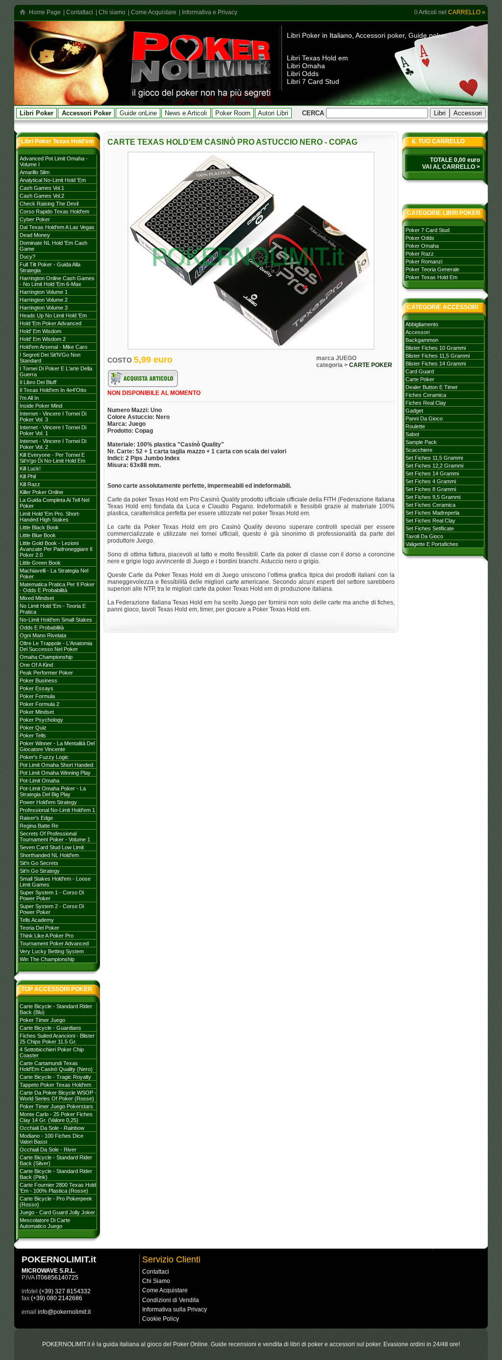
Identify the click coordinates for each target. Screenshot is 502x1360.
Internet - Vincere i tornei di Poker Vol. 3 (53, 416)
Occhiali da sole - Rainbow (52, 1128)
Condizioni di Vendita (170, 1300)
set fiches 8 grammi (430, 489)
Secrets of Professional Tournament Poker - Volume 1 (55, 836)
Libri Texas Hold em (317, 58)
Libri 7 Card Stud (313, 81)
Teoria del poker (39, 928)
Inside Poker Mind (41, 406)
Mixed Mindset (37, 598)
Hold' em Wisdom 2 (43, 339)
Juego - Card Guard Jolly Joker (57, 1212)
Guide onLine (138, 113)
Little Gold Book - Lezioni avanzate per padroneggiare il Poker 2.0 (56, 549)
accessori (417, 332)
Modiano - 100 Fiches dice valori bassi (51, 1139)
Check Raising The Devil (49, 204)
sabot (412, 434)
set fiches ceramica (430, 505)
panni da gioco (424, 418)
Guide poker (427, 35)
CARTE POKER (370, 365)
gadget (414, 411)
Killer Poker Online (41, 492)
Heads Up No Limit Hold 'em (53, 315)
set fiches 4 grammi (430, 481)
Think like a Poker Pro (47, 936)
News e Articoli (186, 113)
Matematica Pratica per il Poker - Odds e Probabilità (57, 587)
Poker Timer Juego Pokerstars (56, 1106)
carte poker (419, 379)
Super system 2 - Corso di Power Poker (52, 909)
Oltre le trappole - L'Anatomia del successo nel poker (56, 646)
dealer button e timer (431, 387)
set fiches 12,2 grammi (434, 466)
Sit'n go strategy (40, 871)
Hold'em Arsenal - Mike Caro (53, 347)
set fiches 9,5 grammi (432, 497)
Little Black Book (39, 527)
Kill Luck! (30, 468)
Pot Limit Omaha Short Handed (56, 765)
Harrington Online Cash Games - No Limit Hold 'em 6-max (57, 281)
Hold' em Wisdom (40, 331)
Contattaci (79, 12)
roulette (415, 426)
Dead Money (35, 235)
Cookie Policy (160, 1318)
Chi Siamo (156, 1281)
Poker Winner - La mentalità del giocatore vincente (57, 746)
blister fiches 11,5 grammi (437, 356)
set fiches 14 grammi (432, 473)
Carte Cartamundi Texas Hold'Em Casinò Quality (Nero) (56, 1066)
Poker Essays (36, 688)
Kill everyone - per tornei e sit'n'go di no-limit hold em (52, 458)
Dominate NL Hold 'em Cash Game (53, 246)
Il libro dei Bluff (38, 382)
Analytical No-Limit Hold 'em (53, 180)
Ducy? (27, 257)
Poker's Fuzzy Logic (44, 757)
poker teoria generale (432, 269)
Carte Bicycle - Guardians (50, 1028)
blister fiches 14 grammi (435, 363)
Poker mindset (37, 712)
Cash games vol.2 (42, 196)
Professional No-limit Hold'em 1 (57, 810)
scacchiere (418, 450)
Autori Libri (273, 113)
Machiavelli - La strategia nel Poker (54, 573)
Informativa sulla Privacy (174, 1309)
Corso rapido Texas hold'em (54, 211)
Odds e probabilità (42, 627)
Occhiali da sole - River (48, 1149)
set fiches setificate (429, 528)
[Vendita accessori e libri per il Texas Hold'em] (201, 102)
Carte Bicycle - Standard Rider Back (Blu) (56, 1009)
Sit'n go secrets (39, 863)
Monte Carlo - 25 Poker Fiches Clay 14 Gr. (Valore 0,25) (56, 1117)
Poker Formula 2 (39, 704)
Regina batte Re (39, 826)
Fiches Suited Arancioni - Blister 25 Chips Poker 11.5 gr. (57, 1039)
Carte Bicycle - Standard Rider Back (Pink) (56, 1174)
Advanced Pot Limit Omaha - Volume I (54, 161)
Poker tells (33, 735)
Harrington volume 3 (44, 308)
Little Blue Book (38, 535)
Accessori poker (379, 35)
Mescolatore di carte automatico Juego (45, 1223)
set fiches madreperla (432, 513)
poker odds (419, 238)
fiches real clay (425, 403)
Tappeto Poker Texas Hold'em (55, 1085)
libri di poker (306, 1344)
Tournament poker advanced (54, 943)
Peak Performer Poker (46, 673)
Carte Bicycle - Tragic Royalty (55, 1077)
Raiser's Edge (36, 818)
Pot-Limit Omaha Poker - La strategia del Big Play (53, 791)
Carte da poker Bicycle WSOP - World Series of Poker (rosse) (58, 1095)
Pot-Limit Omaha (39, 781)
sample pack (421, 442)
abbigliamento (421, 324)
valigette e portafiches (431, 544)
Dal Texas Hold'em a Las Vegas (57, 227)
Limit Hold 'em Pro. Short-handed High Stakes (50, 517)
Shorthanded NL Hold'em (49, 855)
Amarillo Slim (35, 172)
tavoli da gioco (424, 536)
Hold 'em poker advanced (50, 323)
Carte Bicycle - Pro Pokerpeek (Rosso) (56, 1201)
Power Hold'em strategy (48, 802)
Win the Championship (47, 959)
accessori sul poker (354, 1344)
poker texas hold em (431, 277)
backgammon (421, 340)
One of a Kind (36, 665)
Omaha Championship (46, 657)
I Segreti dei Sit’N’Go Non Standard (50, 358)
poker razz (419, 254)
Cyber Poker (35, 219)
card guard (419, 371)
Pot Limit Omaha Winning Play (55, 773)
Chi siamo (112, 12)
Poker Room (233, 113)
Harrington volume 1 (44, 292)
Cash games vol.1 (42, 188)
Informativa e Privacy (209, 12)
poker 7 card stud (427, 230)
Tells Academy (37, 920)
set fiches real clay (430, 520)
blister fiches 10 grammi (435, 348)
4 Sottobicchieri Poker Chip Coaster (52, 1052)
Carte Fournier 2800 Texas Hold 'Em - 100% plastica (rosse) (58, 1188)
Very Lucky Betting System (52, 951)
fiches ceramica (425, 395)
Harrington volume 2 (44, 300)
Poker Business (38, 680)
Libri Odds (303, 74)
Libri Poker (303, 35)
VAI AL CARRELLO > (451, 166)
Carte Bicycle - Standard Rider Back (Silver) (56, 1160)
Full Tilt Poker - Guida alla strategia (50, 267)
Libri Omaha (306, 66)
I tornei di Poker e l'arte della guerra (56, 371)
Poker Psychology (41, 720)
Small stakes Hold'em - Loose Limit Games (55, 882)
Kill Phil (28, 476)
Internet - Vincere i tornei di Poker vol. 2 (53, 444)
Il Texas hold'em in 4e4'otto (53, 390)
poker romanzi (423, 261)
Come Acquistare (153, 12)
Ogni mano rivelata (43, 635)
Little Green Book (40, 563)
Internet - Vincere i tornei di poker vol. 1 (53, 430)
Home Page (45, 12)
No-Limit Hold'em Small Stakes (56, 620)
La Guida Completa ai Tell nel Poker (54, 503)
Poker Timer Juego (42, 1020)
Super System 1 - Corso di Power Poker (52, 895)
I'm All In (29, 398)
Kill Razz (30, 484)
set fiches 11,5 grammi (434, 458)
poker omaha (422, 246)
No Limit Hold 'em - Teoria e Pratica (53, 609)
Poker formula (37, 696)
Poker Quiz (33, 728)
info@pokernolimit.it (64, 1311)
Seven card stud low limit (52, 847)
